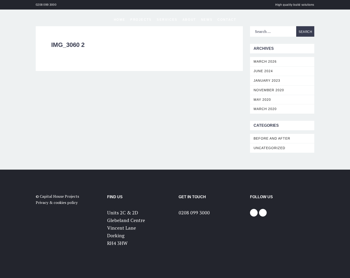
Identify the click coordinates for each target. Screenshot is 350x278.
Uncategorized (269, 148)
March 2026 (265, 61)
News (207, 19)
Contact (226, 19)
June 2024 (263, 71)
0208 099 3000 (46, 4)
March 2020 (265, 109)
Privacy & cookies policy (57, 202)
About (189, 19)
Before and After (272, 138)
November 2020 (269, 90)
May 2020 (262, 99)
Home (119, 19)
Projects (141, 19)
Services (167, 19)
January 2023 (267, 80)
